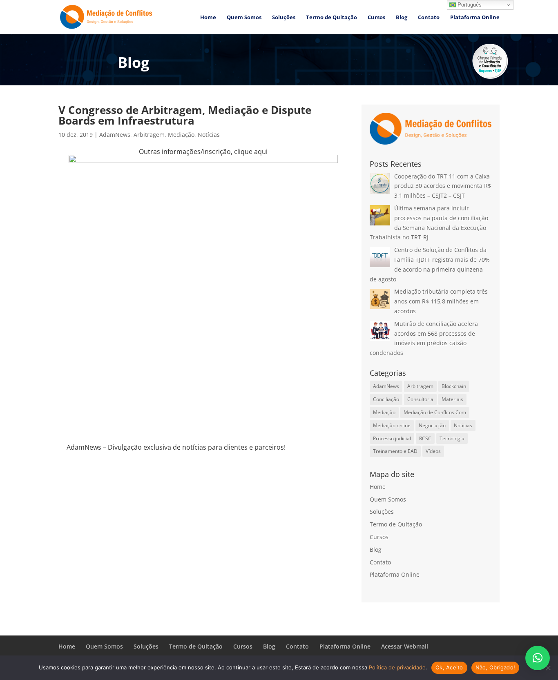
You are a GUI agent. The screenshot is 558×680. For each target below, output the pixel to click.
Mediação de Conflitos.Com (435, 412)
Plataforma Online (475, 17)
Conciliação (386, 399)
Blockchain (454, 386)
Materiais (452, 399)
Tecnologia (452, 438)
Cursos (376, 17)
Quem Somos (244, 17)
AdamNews (114, 134)
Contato (429, 17)
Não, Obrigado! (495, 667)
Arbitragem (149, 134)
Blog (401, 17)
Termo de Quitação (331, 17)
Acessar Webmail (404, 646)
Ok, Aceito (449, 667)
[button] (537, 658)
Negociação (432, 425)
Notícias (209, 134)
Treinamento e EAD (395, 451)
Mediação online (392, 425)
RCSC (425, 438)
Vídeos (433, 451)
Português (469, 5)
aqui (261, 151)
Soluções (283, 17)
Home (208, 17)
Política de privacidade (397, 667)
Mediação (181, 134)
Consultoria (420, 399)
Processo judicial (392, 438)
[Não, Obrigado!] (548, 668)
